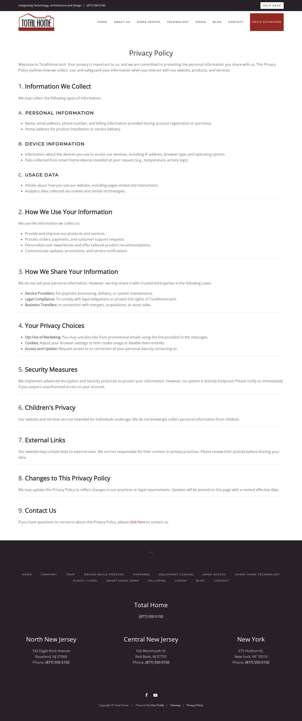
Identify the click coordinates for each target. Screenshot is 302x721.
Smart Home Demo (122, 580)
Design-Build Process (104, 574)
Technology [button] (178, 21)
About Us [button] (122, 21)
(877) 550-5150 (95, 5)
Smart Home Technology (257, 574)
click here (137, 522)
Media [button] (201, 21)
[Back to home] (36, 22)
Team (70, 574)
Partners (141, 574)
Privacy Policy (195, 705)
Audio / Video (85, 580)
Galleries (157, 580)
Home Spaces (149, 21)
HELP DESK (272, 5)
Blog (217, 21)
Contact (235, 21)
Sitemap (175, 705)
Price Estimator (266, 21)
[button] (151, 552)
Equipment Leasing (176, 574)
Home (102, 21)
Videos (181, 580)
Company (49, 574)
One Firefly (157, 705)
